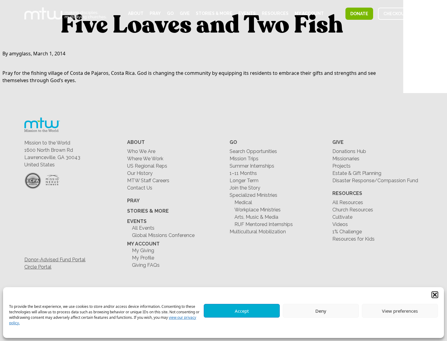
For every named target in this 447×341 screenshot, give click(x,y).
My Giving (143, 250)
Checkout (395, 13)
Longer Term (244, 180)
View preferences (400, 311)
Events (247, 13)
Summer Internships (252, 166)
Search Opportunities (253, 151)
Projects (341, 166)
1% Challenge (347, 232)
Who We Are (141, 151)
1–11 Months (243, 173)
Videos (340, 224)
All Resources (347, 202)
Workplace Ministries (257, 210)
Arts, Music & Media (256, 217)
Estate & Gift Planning (356, 173)
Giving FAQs (146, 265)
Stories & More (214, 13)
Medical (243, 202)
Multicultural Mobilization (258, 232)
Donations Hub (349, 151)
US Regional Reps (147, 166)
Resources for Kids (353, 239)
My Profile (143, 258)
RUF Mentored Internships (263, 224)
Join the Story (245, 188)
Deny (320, 311)
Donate (359, 13)
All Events (143, 228)
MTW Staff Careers (148, 180)
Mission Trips (244, 159)
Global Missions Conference (163, 235)
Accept (242, 311)
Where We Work (145, 159)
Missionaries (345, 159)
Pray (155, 13)
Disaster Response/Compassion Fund (375, 180)
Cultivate (342, 217)
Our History (140, 173)
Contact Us (139, 188)
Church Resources (352, 210)
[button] (435, 295)
